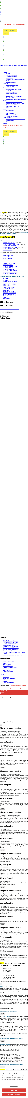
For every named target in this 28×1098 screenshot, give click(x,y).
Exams (5, 100)
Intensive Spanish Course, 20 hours (13, 89)
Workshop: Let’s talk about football (14, 96)
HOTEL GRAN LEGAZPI (10, 247)
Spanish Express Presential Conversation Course (17, 95)
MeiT (4, 297)
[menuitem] (15, 25)
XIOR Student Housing (9, 295)
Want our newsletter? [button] (13, 309)
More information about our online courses (11, 1038)
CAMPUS (6, 33)
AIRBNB (5, 278)
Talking (2, 986)
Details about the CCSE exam (12, 107)
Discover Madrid (10, 120)
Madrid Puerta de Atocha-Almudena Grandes (14, 232)
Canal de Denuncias (8, 682)
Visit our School (9, 78)
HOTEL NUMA (7, 248)
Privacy (5, 679)
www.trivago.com (7, 258)
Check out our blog (8, 671)
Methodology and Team (11, 75)
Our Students (9, 80)
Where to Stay (9, 121)
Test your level (7, 664)
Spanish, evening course (9, 643)
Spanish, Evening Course (11, 92)
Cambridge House (5, 1044)
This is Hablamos (10, 73)
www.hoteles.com (7, 256)
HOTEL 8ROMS (7, 250)
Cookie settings (14, 1086)
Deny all (14, 1090)
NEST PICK (6, 286)
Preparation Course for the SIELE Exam (15, 103)
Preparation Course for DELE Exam (14, 102)
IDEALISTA (6, 280)
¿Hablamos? (3, 690)
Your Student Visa (10, 113)
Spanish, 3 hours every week (10, 642)
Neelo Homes (6, 298)
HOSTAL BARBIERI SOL (10, 270)
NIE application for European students (14, 114)
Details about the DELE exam (12, 104)
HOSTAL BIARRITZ (9, 269)
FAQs (7, 112)
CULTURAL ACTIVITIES (10, 30)
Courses (5, 87)
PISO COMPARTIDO (9, 283)
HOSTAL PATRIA (8, 265)
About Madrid (7, 117)
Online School (6, 1016)
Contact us (6, 677)
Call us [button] (2, 674)
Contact (5, 123)
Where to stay (6, 670)
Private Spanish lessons (9, 645)
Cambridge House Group (11, 76)
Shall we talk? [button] (3, 309)
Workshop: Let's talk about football (12, 655)
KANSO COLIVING (8, 291)
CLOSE (2, 767)
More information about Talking (8, 1011)
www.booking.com (8, 255)
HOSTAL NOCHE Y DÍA (10, 266)
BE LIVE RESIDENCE (9, 293)
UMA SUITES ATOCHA (10, 245)
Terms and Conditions (9, 678)
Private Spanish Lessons (11, 93)
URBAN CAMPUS (8, 288)
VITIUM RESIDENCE (9, 294)
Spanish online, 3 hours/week (10, 649)
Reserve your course (8, 661)
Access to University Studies (12, 116)
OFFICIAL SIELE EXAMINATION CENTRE (14, 24)
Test (1, 694)
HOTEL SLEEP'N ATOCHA (11, 244)
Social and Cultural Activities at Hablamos (15, 79)
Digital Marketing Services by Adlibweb (18, 685)
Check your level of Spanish (12, 85)
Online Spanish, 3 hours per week (13, 97)
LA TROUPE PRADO (9, 263)
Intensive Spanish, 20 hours (10, 641)
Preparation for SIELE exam (11, 648)
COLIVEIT (6, 290)
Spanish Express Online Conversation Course (16, 99)
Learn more (18, 1081)
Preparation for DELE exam (10, 646)
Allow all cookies (14, 1094)
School (5, 72)
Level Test (5, 83)
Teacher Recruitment (10, 82)
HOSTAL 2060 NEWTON (10, 272)
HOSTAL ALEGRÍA (8, 267)
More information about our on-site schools (11, 1064)
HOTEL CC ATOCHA (9, 243)
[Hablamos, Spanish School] (14, 67)
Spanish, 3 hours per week (12, 90)
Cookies (5, 681)
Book (4, 109)
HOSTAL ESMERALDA (10, 273)
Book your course (10, 110)
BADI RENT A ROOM (9, 284)
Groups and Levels (10, 86)
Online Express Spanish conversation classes (14, 650)
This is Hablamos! (8, 666)
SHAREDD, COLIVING (9, 287)
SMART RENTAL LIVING (10, 281)
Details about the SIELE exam (12, 106)
